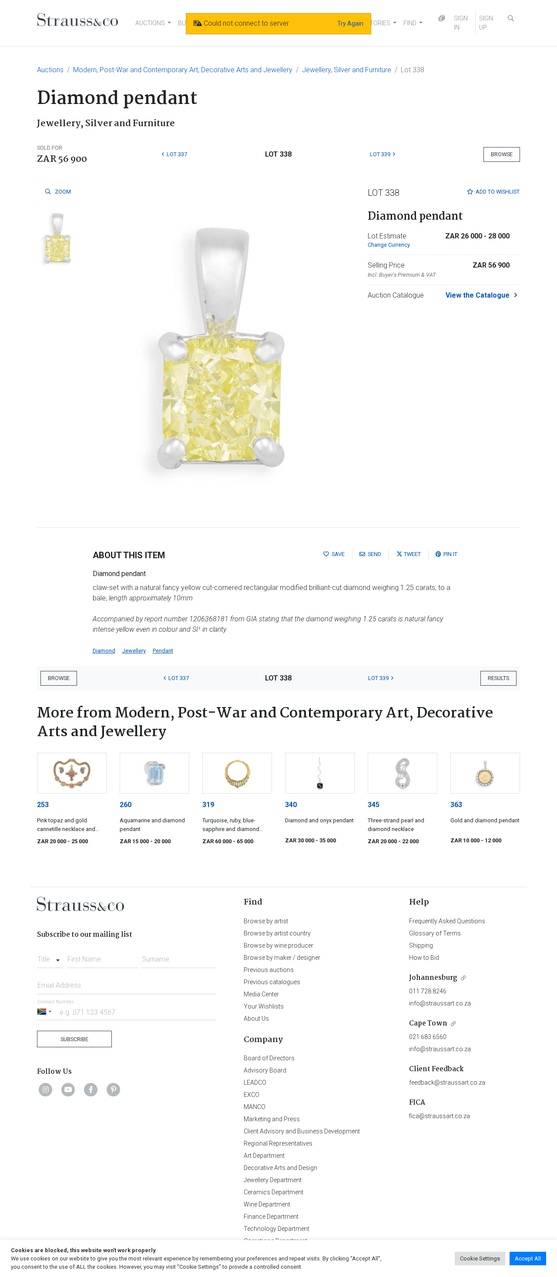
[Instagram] (45, 1089)
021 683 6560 (427, 1036)
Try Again (350, 23)
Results (498, 678)
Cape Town (428, 1023)
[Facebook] (91, 1089)
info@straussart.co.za (440, 1003)
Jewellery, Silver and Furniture (346, 70)
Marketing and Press (272, 1119)
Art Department (264, 1155)
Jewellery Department (273, 1179)
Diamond (104, 650)
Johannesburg (433, 977)
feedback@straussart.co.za (447, 1082)
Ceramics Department (273, 1192)
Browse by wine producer (278, 945)
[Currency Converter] (441, 18)
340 (291, 805)
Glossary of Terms (435, 933)
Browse (502, 154)
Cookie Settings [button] (480, 1258)
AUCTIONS (150, 23)
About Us (256, 1018)
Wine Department (267, 1204)
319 (208, 805)
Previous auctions (269, 969)
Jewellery (134, 650)
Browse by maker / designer (282, 957)
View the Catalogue (478, 295)
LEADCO (255, 1082)
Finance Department (271, 1216)
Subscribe (74, 1039)
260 (125, 805)
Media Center (261, 994)
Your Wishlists (264, 1006)
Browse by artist (266, 921)
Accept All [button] (528, 1258)
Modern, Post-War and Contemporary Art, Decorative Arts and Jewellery (182, 70)
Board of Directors (269, 1058)
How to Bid (424, 957)
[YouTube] (68, 1089)
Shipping (421, 945)
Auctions (50, 70)
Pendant (163, 650)
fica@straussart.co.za (439, 1116)
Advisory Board (265, 1070)
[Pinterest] (113, 1089)
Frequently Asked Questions (447, 921)
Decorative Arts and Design (280, 1167)
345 (373, 805)
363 (456, 805)
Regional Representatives (278, 1143)
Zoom (62, 191)
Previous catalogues (272, 982)
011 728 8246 (427, 991)
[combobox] (50, 956)
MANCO (254, 1106)
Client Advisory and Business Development (302, 1131)
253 (43, 805)
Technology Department (276, 1228)
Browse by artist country (277, 933)
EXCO (251, 1094)
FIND (409, 23)
